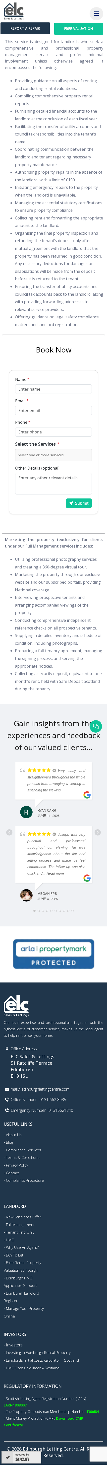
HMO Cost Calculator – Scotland (32, 1367)
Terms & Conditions (23, 1157)
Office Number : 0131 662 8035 (38, 1099)
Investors (14, 1345)
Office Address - (25, 1048)
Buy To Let (14, 1255)
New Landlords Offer (23, 1216)
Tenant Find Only (20, 1232)
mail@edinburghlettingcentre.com (40, 1089)
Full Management (20, 1224)
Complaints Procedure (25, 1180)
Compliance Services (23, 1149)
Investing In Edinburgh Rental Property (38, 1352)
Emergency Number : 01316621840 (42, 1110)
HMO (10, 1239)
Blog (9, 1142)
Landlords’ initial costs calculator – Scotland (42, 1360)
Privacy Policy (17, 1165)
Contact (12, 1172)
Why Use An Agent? (22, 1247)
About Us (14, 1134)
